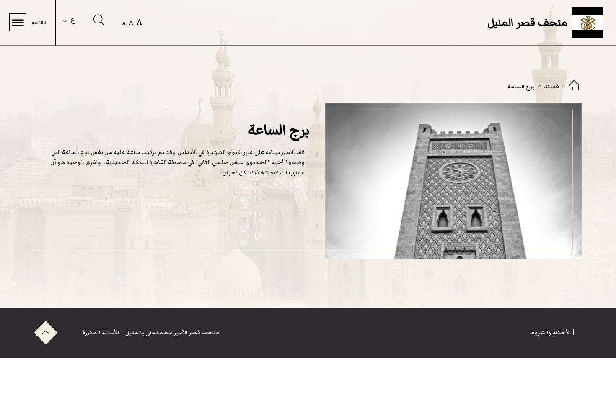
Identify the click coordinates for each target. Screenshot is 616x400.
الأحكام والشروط (550, 332)
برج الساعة (521, 86)
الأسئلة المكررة (101, 332)
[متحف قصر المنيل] (573, 88)
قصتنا (551, 86)
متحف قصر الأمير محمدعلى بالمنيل (172, 332)
